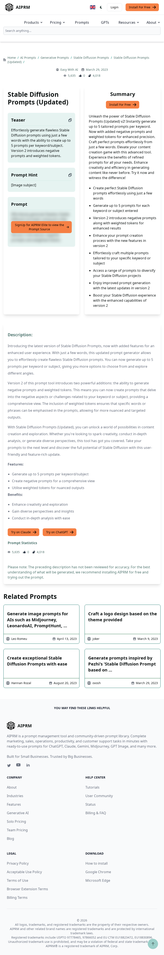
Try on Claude (21, 532)
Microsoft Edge (97, 880)
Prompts (82, 22)
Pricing (55, 22)
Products (31, 22)
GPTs (105, 22)
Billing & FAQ (95, 813)
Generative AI (18, 813)
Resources (127, 22)
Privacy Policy (18, 863)
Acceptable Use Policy (24, 872)
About (151, 22)
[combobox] (82, 31)
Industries (15, 795)
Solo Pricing (16, 821)
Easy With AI (69, 70)
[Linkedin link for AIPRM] (29, 765)
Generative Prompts (55, 58)
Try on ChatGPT (57, 532)
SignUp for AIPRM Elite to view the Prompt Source (39, 227)
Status (90, 804)
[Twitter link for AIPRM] (9, 765)
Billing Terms (17, 897)
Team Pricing (17, 830)
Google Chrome (98, 872)
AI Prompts (28, 58)
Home (12, 58)
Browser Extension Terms (27, 889)
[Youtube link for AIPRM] (18, 765)
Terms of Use (17, 880)
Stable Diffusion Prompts (91, 58)
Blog (10, 838)
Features (14, 804)
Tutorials (92, 787)
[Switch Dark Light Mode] (101, 7)
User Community (99, 795)
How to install (96, 863)
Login (115, 7)
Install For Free (139, 7)
